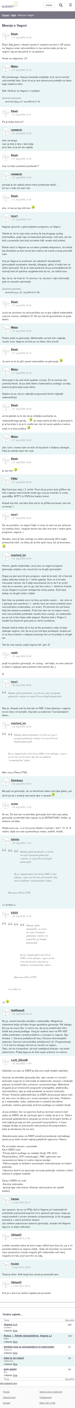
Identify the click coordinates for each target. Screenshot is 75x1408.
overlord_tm (18, 555)
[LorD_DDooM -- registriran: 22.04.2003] (5, 1061)
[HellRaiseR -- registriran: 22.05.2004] (5, 1012)
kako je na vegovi (14, 1358)
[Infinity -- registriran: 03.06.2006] (5, 841)
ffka (5, 1372)
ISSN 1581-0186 (47, 1402)
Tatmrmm (8, 1349)
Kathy (6, 1338)
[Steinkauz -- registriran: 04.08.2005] (5, 782)
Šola (15, 1330)
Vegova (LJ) (10, 1324)
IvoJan (15, 1263)
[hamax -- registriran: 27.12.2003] (5, 1200)
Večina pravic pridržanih (50, 1391)
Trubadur (8, 1327)
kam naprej (10, 1369)
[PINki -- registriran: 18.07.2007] (5, 480)
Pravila (6, 1391)
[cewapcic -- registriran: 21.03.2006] (5, 131)
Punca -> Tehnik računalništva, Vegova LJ (28, 1335)
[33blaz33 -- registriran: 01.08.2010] (5, 1236)
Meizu (14, 66)
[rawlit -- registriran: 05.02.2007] (5, 654)
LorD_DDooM (19, 1060)
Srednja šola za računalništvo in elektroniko (29, 1346)
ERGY (14, 913)
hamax (15, 1199)
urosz (14, 803)
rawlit (14, 652)
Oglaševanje (45, 1397)
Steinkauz (17, 780)
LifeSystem (8, 1360)
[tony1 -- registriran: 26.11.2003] (5, 217)
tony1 (14, 216)
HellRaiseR (17, 1010)
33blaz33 (16, 1235)
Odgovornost (9, 1397)
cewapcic (16, 130)
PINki (14, 478)
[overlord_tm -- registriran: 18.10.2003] (5, 556)
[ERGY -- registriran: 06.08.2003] (5, 914)
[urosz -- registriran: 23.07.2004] (5, 805)
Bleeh (14, 34)
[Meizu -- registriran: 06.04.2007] (5, 68)
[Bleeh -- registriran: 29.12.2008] (5, 35)
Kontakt (6, 1402)
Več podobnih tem (8, 1383)
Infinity (15, 839)
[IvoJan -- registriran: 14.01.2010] (5, 1265)
